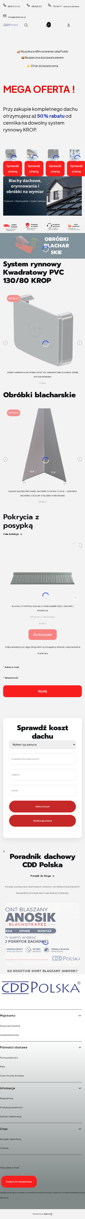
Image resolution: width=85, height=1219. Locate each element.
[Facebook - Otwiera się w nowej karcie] (4, 1001)
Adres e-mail (12, 667)
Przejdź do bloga (40, 876)
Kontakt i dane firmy (10, 1139)
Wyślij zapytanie (42, 820)
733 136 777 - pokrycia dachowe (66, 6)
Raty (2, 1066)
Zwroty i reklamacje (10, 1116)
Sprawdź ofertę (13, 168)
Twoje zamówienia (10, 1026)
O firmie (4, 1148)
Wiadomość (11, 677)
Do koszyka (42, 634)
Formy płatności (9, 1057)
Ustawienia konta (9, 1035)
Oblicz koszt (42, 806)
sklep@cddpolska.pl (17, 17)
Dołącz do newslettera (19, 1181)
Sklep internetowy (41, 1214)
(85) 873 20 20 (14, 6)
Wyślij (42, 691)
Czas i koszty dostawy (12, 1075)
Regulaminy (6, 1098)
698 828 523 (37, 6)
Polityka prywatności (11, 1107)
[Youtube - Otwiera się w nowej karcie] (24, 1001)
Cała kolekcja (11, 534)
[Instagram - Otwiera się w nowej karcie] (14, 1001)
